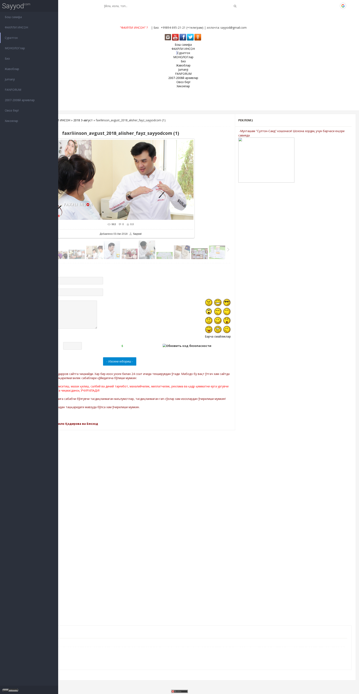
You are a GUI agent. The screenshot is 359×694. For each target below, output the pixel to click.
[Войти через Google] (343, 6)
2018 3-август (83, 120)
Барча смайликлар (218, 336)
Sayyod (13, 6)
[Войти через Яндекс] (336, 6)
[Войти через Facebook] (329, 6)
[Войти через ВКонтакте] (322, 6)
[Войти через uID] (315, 6)
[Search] (235, 6)
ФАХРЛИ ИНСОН (58, 120)
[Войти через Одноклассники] (350, 6)
